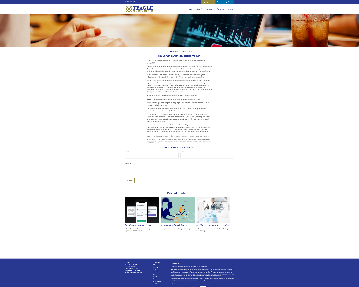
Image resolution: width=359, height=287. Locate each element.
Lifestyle (155, 279)
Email (182, 151)
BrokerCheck (204, 266)
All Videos (155, 283)
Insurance (156, 272)
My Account (209, 2)
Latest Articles (157, 281)
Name (127, 151)
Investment (156, 267)
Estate (154, 269)
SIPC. (204, 286)
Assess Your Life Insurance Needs (138, 225)
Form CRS (176, 263)
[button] (190, 9)
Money (155, 276)
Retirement (156, 265)
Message (128, 163)
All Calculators (157, 286)
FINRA (201, 286)
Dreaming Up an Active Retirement (174, 225)
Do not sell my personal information (206, 280)
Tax (154, 274)
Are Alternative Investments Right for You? (213, 225)
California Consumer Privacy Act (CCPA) (218, 278)
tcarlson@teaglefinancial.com (133, 273)
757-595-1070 (131, 2)
